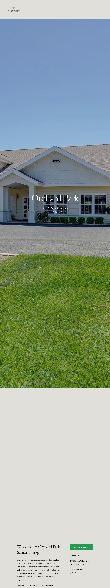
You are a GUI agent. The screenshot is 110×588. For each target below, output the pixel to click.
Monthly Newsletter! (81, 547)
